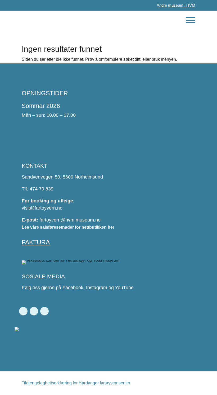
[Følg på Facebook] (23, 311)
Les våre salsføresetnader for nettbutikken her (68, 227)
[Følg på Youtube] (44, 311)
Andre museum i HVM (176, 5)
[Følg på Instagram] (34, 311)
